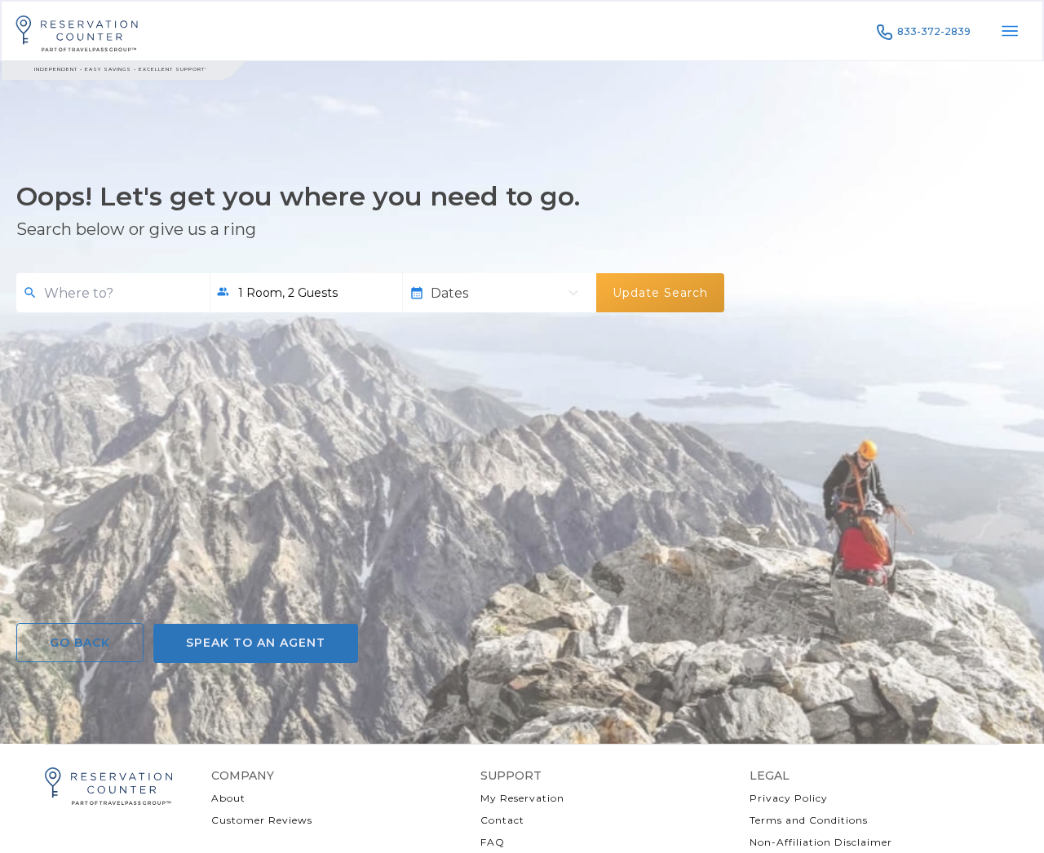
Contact (502, 820)
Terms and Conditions (809, 820)
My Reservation (522, 798)
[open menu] (1009, 31)
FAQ (492, 842)
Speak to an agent (255, 642)
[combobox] (120, 293)
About (228, 798)
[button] (306, 292)
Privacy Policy (789, 798)
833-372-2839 (934, 31)
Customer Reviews (261, 820)
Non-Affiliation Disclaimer (821, 842)
